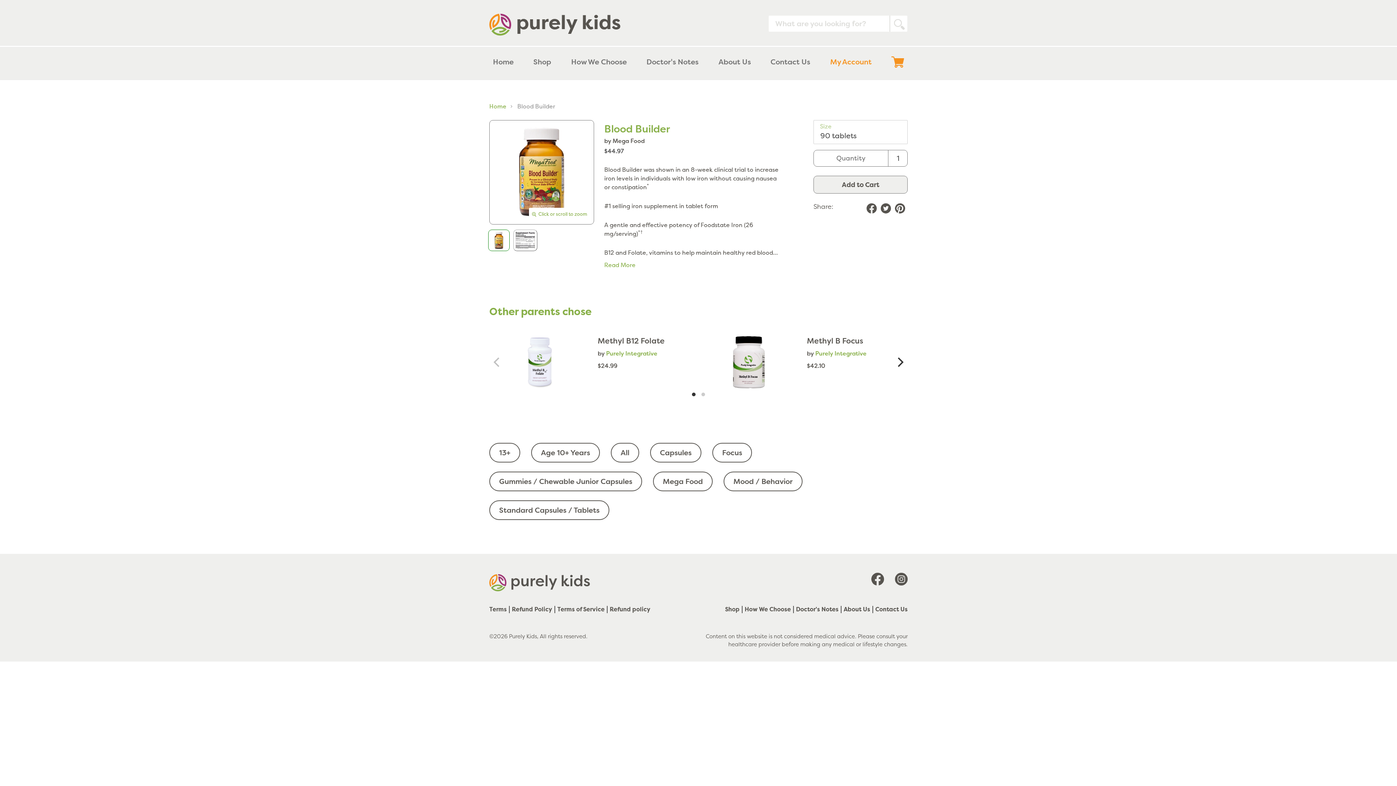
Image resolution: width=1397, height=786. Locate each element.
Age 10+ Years (565, 452)
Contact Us (891, 609)
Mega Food (683, 481)
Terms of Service (581, 609)
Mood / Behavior (763, 481)
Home (497, 106)
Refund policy (630, 609)
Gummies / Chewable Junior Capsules (565, 481)
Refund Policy (532, 609)
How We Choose (768, 609)
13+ (504, 452)
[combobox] (838, 24)
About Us (857, 609)
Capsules (676, 452)
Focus (732, 452)
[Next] (900, 362)
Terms (498, 609)
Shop (732, 609)
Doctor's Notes (817, 609)
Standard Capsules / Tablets (549, 510)
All (625, 452)
